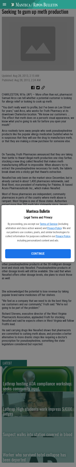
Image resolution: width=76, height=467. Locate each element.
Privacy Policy (54, 228)
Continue (37, 253)
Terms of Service (49, 223)
